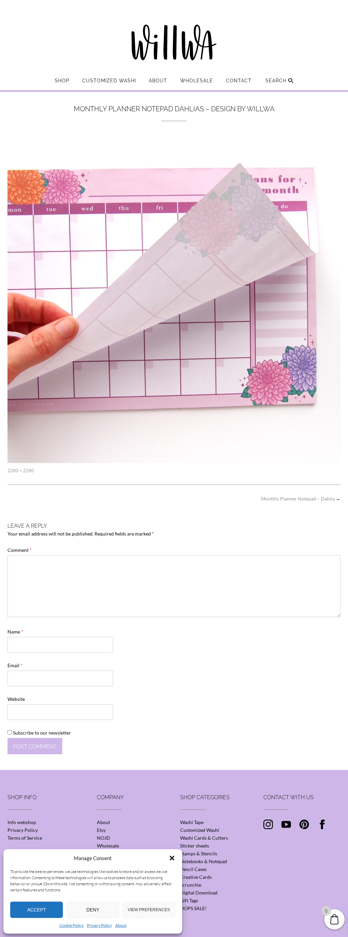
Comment (19, 550)
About (120, 925)
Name (15, 632)
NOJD (103, 838)
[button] (172, 858)
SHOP (62, 80)
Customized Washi (109, 80)
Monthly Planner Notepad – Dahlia (301, 499)
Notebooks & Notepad (203, 861)
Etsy (101, 830)
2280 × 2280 (20, 470)
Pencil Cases (193, 869)
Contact (238, 80)
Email (14, 665)
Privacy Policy (99, 925)
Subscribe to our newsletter (41, 733)
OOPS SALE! (193, 908)
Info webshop (21, 822)
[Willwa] (174, 31)
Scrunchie (190, 885)
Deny (92, 910)
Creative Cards (196, 877)
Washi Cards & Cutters (204, 838)
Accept (36, 910)
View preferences (149, 909)
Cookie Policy (71, 925)
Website (16, 699)
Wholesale (196, 80)
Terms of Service (24, 838)
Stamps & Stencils (198, 853)
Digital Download (199, 892)
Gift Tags (189, 900)
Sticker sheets (194, 846)
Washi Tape (192, 822)
